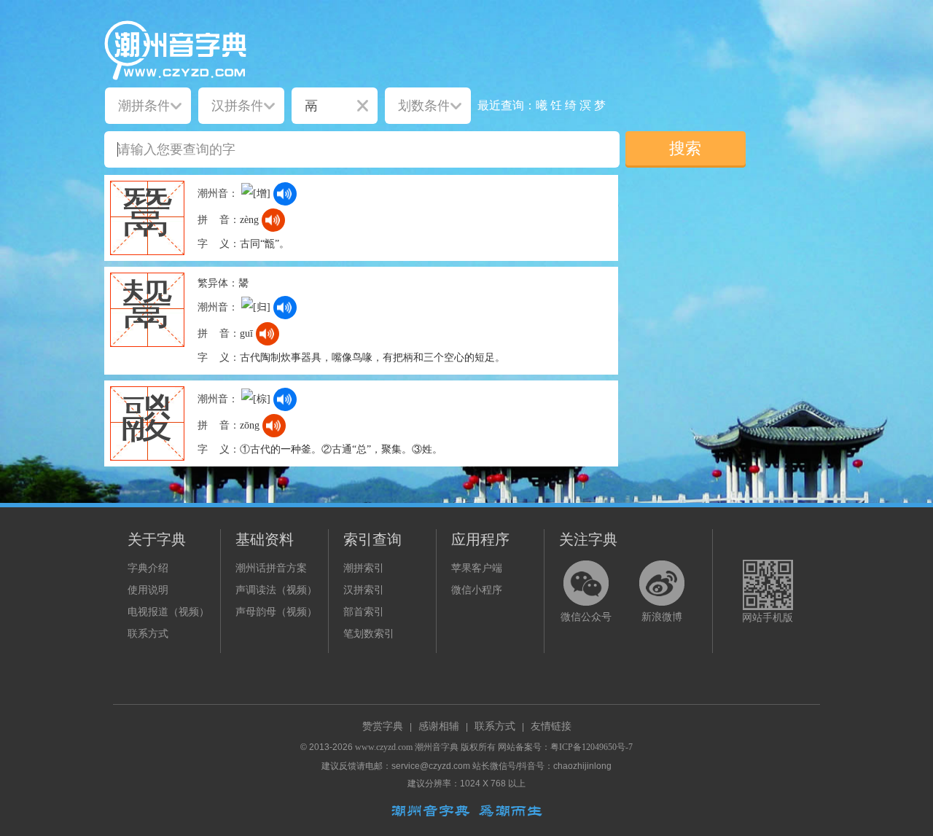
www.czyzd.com (384, 747)
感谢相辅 (438, 726)
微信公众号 (586, 617)
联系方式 (148, 633)
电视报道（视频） (168, 611)
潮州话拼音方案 (271, 568)
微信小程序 (476, 590)
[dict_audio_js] (285, 194)
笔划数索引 (368, 633)
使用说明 (148, 590)
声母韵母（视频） (276, 611)
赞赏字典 (382, 726)
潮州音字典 (436, 747)
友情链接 (551, 726)
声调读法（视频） (276, 590)
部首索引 (363, 611)
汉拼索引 (363, 590)
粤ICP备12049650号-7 (591, 747)
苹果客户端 (476, 568)
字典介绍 (148, 568)
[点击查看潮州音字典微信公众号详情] (586, 583)
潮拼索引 (363, 568)
